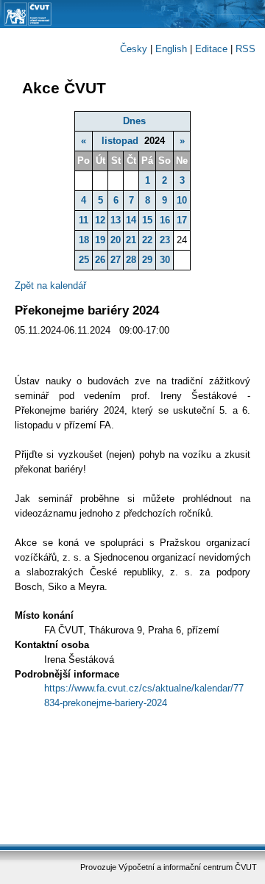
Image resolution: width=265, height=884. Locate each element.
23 (165, 239)
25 (84, 259)
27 (115, 259)
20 (115, 239)
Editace (211, 48)
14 (131, 220)
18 (84, 239)
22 (147, 239)
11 (83, 220)
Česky (133, 48)
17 (182, 220)
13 (115, 220)
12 (100, 220)
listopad (120, 140)
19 (100, 239)
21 (131, 239)
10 (182, 200)
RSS (245, 48)
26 (100, 259)
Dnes (134, 120)
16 (165, 220)
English (171, 48)
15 (147, 220)
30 (165, 259)
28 (131, 259)
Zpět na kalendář (50, 285)
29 (147, 259)
